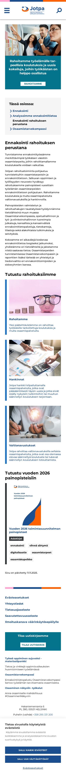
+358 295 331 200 (43, 714)
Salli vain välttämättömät (33, 759)
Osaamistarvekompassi (30, 128)
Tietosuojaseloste (17, 609)
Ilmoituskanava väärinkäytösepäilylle (32, 622)
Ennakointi (20, 111)
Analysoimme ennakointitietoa (35, 115)
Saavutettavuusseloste (21, 615)
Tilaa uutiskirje (33, 644)
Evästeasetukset (17, 597)
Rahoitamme (33, 83)
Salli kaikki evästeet (33, 750)
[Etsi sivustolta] (59, 10)
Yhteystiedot (14, 603)
